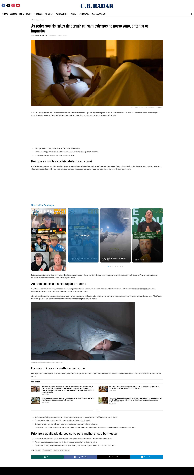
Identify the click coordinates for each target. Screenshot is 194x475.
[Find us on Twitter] (8, 5)
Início (32, 20)
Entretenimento (25, 14)
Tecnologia (38, 14)
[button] (108, 266)
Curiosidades (85, 14)
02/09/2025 (53, 36)
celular (38, 450)
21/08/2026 (46, 394)
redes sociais (58, 450)
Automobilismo (61, 14)
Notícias (5, 14)
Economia (13, 14)
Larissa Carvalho (40, 36)
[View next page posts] (98, 410)
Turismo (73, 14)
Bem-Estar (48, 14)
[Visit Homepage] (97, 5)
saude (67, 450)
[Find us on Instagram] (13, 5)
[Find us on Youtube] (18, 5)
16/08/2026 (113, 404)
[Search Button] (191, 14)
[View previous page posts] (95, 410)
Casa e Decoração (98, 14)
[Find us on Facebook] (3, 5)
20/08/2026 (113, 391)
